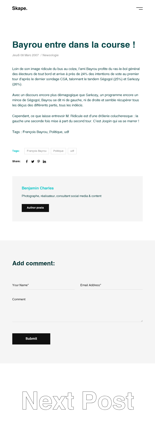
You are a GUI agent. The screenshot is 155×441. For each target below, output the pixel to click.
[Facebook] (26, 161)
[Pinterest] (38, 161)
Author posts (35, 207)
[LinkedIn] (44, 161)
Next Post (77, 402)
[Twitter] (32, 161)
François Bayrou (35, 132)
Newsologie (51, 55)
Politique (55, 132)
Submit (31, 338)
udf (66, 132)
